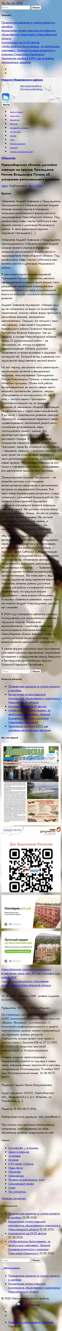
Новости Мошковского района (22, 80)
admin (4, 186)
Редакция (13, 148)
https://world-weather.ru (31, 86)
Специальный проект (21, 1184)
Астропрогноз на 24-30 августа (20, 42)
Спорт (12, 140)
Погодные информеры (31, 89)
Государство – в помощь (19, 128)
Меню (6, 104)
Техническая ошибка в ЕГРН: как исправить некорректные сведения (27, 60)
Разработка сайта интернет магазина (30, 1322)
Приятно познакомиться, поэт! (21, 152)
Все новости (14, 1268)
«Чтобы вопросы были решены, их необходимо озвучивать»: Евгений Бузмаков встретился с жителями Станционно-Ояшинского (30, 50)
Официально (15, 120)
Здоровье (14, 1156)
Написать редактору (17, 144)
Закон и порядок (16, 112)
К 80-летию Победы (20, 1164)
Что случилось (15, 132)
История (13, 136)
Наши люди (15, 116)
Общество (14, 124)
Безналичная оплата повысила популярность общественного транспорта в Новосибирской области (29, 34)
